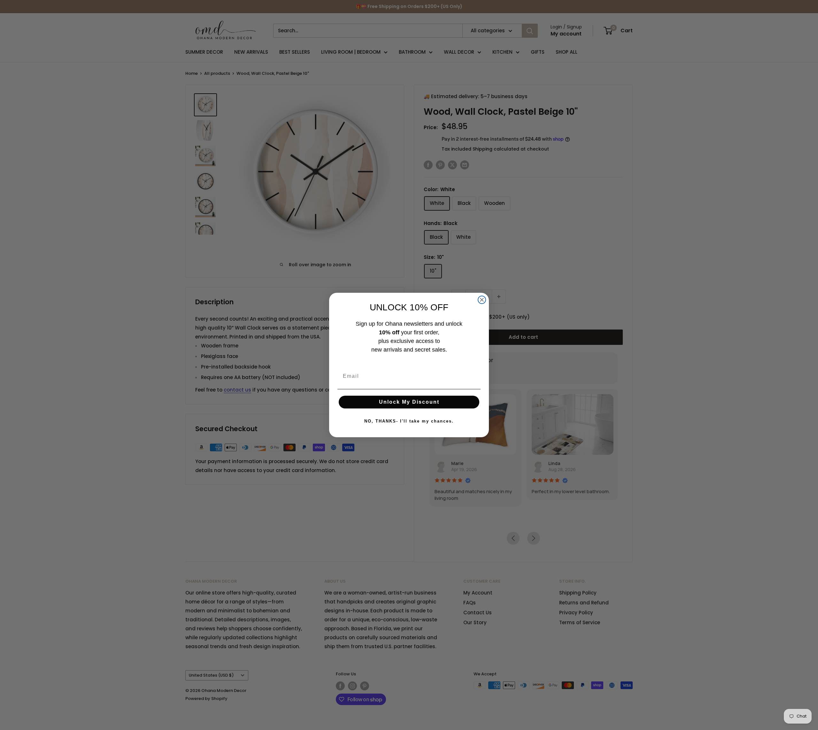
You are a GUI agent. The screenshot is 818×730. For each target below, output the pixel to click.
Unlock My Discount (409, 402)
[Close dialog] (482, 300)
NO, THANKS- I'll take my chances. (409, 421)
